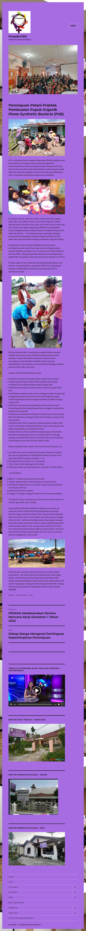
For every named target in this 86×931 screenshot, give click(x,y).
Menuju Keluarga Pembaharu (21, 918)
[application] (36, 690)
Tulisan (30, 595)
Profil (10, 882)
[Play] (11, 704)
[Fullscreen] (62, 704)
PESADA (11, 595)
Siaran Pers (13, 913)
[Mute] (59, 704)
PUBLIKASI (13, 892)
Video (10, 897)
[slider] (35, 704)
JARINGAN (13, 908)
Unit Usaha (13, 887)
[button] (37, 690)
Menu (73, 26)
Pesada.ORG (17, 36)
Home (11, 877)
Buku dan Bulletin (16, 903)
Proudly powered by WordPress (30, 925)
